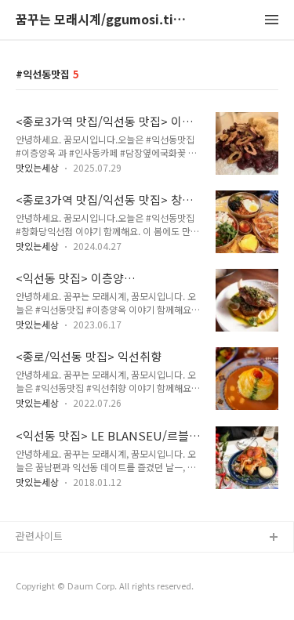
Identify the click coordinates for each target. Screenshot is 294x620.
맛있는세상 (37, 167)
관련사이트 (39, 535)
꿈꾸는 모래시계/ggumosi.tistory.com (102, 20)
